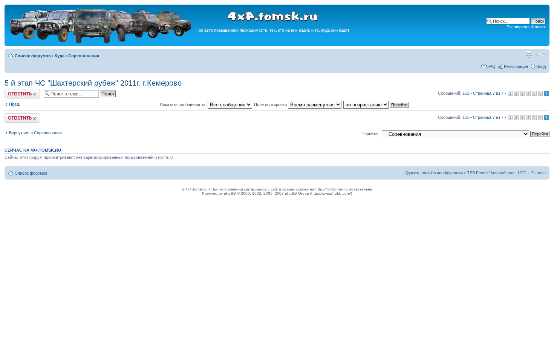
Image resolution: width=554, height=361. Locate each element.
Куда (59, 56)
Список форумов (33, 56)
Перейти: (370, 133)
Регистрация (516, 66)
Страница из (488, 93)
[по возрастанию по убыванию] (376, 104)
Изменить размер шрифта (540, 54)
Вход (541, 66)
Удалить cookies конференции (434, 173)
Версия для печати (529, 54)
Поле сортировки (271, 104)
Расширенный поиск (526, 27)
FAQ (491, 66)
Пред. (14, 104)
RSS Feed (476, 173)
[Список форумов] (101, 42)
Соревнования (83, 56)
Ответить (14, 91)
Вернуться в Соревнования (35, 133)
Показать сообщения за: (184, 104)
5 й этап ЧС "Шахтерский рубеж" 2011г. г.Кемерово (93, 83)
